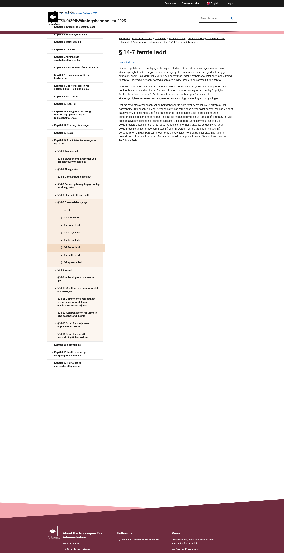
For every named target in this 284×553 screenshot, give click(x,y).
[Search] (231, 18)
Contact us (170, 3)
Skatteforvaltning (177, 38)
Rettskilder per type (142, 38)
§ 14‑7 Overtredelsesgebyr (184, 42)
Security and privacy (78, 549)
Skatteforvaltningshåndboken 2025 (81, 13)
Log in (230, 3)
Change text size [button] (190, 3)
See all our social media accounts (140, 539)
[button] (214, 3)
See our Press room (187, 549)
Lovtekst (124, 62)
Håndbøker (160, 38)
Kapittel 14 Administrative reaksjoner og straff (144, 42)
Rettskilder (124, 38)
